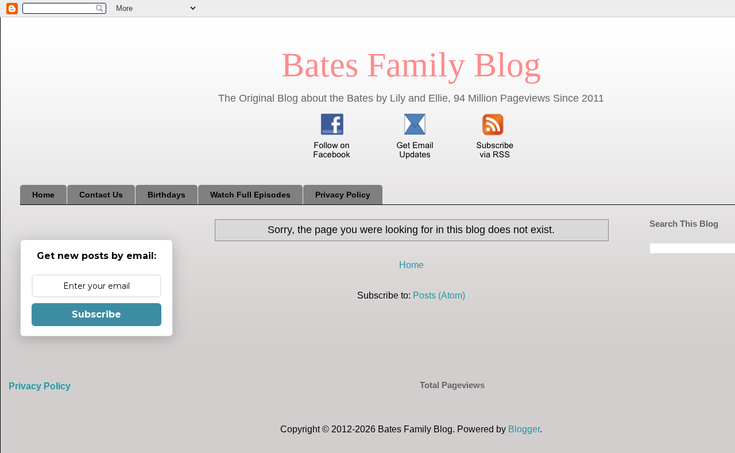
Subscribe (96, 314)
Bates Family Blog (411, 65)
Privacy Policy (342, 194)
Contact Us (101, 194)
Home (43, 194)
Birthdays (166, 194)
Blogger (524, 429)
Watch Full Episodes (250, 194)
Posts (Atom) (439, 295)
